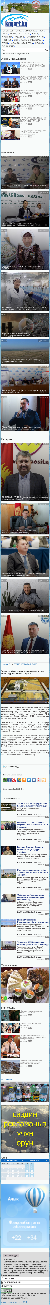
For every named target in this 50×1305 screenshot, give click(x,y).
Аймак (13, 34)
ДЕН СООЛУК (24, 34)
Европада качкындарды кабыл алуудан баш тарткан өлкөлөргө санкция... (32, 872)
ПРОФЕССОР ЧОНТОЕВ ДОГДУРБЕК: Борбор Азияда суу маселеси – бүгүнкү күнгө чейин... (23, 574)
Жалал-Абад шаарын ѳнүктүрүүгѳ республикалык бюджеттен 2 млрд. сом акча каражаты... (21, 428)
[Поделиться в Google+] (14, 780)
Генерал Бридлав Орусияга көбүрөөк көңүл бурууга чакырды (30, 849)
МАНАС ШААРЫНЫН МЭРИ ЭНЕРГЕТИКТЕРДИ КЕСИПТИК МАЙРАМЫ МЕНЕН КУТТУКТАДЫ (32, 64)
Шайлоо (39, 43)
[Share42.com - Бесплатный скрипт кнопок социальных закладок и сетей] (44, 780)
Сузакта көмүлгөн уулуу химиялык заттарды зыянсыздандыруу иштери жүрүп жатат (19, 224)
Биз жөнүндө (8, 46)
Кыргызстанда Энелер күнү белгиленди (30, 1024)
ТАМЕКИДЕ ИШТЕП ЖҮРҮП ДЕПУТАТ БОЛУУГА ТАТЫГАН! (21, 267)
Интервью (7, 439)
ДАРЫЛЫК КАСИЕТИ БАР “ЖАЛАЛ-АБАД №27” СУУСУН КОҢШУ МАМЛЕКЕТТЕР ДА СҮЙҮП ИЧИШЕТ (24, 308)
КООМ (40, 31)
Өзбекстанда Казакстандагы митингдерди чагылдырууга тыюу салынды (30, 897)
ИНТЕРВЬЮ (6, 40)
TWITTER (8, 1286)
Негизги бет (7, 31)
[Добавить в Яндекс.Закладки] (39, 780)
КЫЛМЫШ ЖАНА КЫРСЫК (32, 40)
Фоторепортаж (6, 1079)
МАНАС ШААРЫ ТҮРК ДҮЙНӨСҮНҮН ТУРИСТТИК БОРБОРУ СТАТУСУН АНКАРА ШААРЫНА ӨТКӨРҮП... (34, 78)
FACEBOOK (9, 1278)
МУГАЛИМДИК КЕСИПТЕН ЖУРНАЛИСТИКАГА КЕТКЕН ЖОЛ (24, 187)
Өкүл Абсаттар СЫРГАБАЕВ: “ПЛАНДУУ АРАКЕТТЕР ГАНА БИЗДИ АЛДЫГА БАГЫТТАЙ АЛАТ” (23, 651)
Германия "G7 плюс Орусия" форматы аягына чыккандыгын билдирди (32, 824)
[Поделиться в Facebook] (9, 780)
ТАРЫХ (5, 43)
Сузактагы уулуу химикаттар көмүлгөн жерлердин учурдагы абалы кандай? (21, 361)
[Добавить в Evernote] (5, 780)
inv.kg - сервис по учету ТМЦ (14, 1302)
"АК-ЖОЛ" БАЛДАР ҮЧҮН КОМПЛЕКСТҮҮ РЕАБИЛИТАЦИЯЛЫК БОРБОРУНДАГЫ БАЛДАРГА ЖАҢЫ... (34, 92)
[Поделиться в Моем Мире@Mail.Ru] (19, 780)
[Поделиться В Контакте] (34, 780)
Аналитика (7, 152)
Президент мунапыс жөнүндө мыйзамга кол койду (31, 1012)
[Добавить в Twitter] (29, 780)
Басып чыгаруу (12, 767)
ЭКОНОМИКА (30, 31)
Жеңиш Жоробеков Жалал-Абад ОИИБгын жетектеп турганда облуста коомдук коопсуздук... (34, 1037)
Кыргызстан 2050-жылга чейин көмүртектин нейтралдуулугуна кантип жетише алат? (19, 334)
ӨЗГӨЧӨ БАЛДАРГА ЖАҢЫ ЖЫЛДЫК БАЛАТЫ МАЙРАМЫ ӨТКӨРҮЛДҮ (34, 105)
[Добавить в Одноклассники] (24, 780)
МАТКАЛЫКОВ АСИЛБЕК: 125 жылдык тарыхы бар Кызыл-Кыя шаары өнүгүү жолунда (22, 532)
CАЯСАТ (19, 31)
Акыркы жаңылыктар (13, 58)
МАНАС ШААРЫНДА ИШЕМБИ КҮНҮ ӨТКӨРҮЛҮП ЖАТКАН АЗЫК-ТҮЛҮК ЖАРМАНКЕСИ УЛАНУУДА (33, 119)
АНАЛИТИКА (7, 37)
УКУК (16, 40)
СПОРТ (35, 34)
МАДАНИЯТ (19, 37)
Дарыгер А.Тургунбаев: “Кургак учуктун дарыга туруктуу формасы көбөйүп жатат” (24, 391)
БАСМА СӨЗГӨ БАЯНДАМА (22, 43)
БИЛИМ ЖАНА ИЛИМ (35, 37)
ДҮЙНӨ (4, 34)
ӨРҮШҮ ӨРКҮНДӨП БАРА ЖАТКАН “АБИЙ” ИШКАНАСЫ (24, 611)
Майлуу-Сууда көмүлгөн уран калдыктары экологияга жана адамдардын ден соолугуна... (31, 1061)
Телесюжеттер (9, 965)
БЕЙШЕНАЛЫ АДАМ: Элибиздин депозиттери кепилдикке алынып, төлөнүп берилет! (25, 498)
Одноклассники (12, 1282)
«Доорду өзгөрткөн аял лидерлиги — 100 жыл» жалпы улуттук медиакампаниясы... (34, 132)
